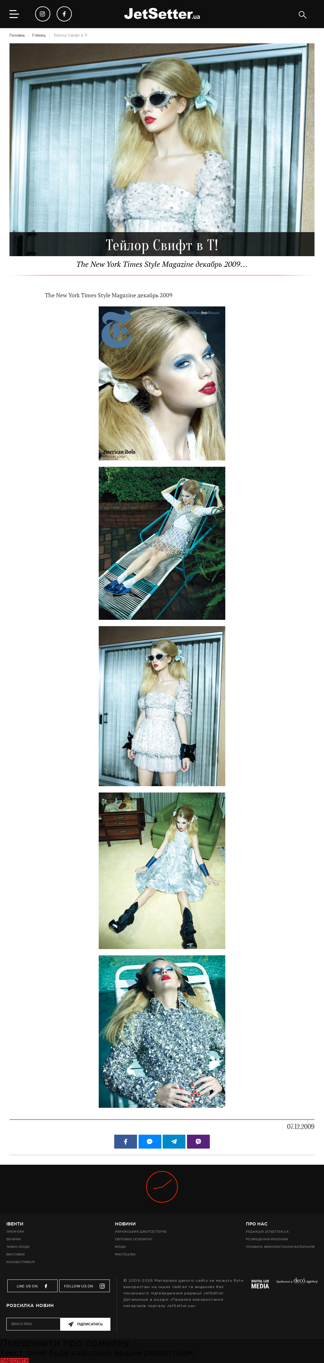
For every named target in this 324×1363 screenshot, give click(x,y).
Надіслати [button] (14, 1360)
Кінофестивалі (20, 1262)
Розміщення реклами (267, 1239)
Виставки (15, 1254)
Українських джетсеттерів (140, 1231)
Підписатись (90, 1324)
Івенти (14, 1223)
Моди (120, 1247)
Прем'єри (15, 1231)
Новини (125, 1223)
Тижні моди (17, 1247)
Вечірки (13, 1239)
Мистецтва (125, 1254)
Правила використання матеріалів (280, 1247)
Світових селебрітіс (134, 1239)
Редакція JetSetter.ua (267, 1231)
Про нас (256, 1223)
